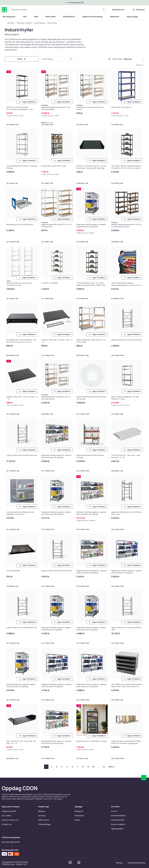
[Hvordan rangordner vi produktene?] (109, 59)
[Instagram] (70, 862)
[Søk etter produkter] (103, 9)
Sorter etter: (117, 59)
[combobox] (58, 9)
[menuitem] (9, 16)
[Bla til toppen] (143, 777)
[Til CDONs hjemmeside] (4, 9)
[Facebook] (78, 862)
